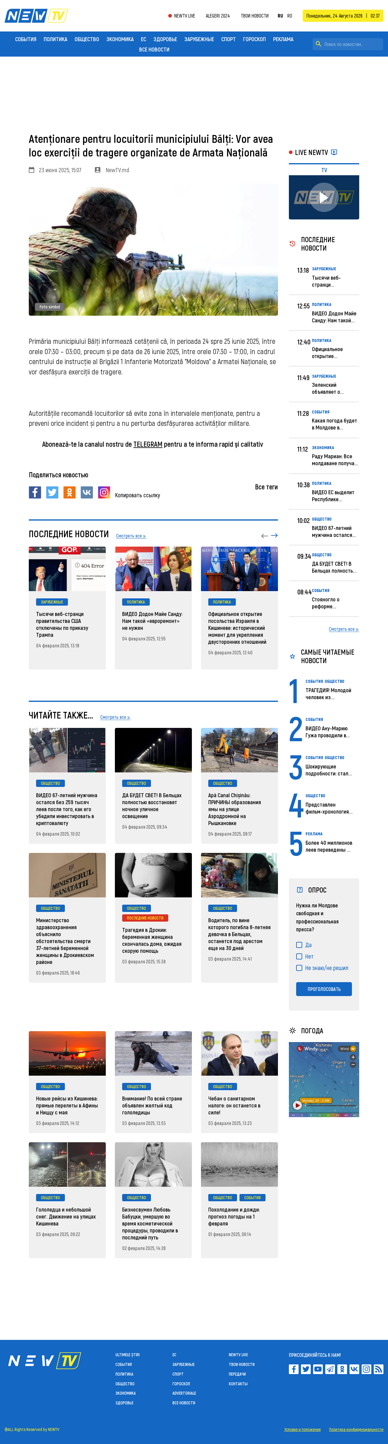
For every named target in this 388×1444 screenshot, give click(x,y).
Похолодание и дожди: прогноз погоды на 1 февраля (234, 1216)
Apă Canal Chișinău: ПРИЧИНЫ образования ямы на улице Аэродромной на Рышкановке (234, 808)
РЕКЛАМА (283, 38)
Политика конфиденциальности (356, 1429)
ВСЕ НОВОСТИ (154, 49)
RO (289, 15)
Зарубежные (199, 38)
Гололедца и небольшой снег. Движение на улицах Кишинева (66, 1216)
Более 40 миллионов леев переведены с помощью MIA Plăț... (329, 849)
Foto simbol (50, 306)
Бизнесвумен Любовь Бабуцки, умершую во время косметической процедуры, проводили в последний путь (150, 1223)
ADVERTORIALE (184, 1393)
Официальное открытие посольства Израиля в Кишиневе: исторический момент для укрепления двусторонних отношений (237, 627)
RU (280, 15)
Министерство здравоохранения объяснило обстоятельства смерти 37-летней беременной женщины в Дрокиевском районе (65, 940)
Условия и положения (302, 1429)
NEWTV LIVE (184, 15)
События (25, 38)
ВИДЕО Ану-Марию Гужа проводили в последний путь (327, 735)
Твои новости (255, 15)
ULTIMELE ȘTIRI (127, 1354)
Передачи (237, 1374)
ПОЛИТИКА (55, 38)
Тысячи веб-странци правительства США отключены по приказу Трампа (62, 624)
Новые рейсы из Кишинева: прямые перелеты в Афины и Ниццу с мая (67, 1105)
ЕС (143, 38)
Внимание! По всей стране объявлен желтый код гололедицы (152, 1105)
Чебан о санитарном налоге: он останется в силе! (234, 1105)
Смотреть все (342, 629)
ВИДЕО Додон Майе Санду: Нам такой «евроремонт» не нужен (152, 620)
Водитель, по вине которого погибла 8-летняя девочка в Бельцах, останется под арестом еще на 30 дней (239, 933)
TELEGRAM (147, 443)
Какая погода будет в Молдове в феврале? (334, 427)
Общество (87, 38)
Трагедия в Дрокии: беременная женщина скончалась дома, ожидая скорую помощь (152, 940)
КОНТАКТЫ (238, 1383)
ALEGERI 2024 (218, 15)
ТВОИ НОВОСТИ (242, 1364)
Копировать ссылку (137, 494)
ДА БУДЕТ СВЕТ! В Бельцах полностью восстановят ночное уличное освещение (152, 805)
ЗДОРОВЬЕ (165, 38)
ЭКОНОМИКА (120, 38)
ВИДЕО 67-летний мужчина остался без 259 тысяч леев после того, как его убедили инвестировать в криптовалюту (66, 808)
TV (324, 169)
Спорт (228, 38)
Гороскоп (254, 38)
